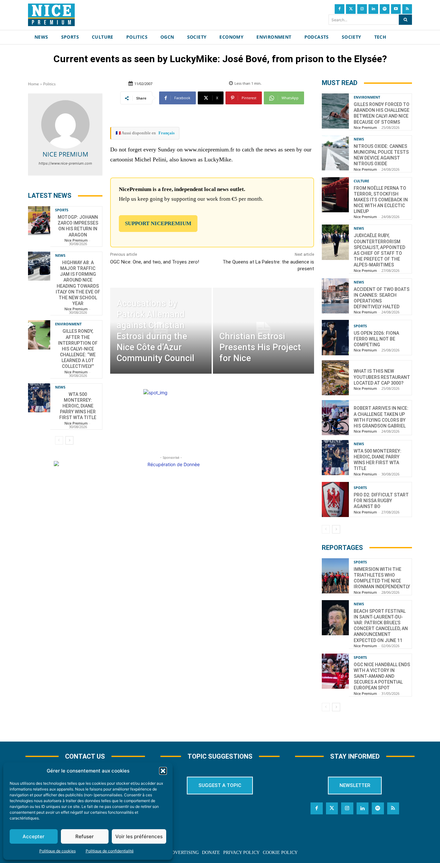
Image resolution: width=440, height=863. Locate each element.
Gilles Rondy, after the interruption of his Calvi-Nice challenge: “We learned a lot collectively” (78, 349)
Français (166, 132)
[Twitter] (351, 9)
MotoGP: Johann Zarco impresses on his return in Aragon (78, 226)
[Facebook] (339, 9)
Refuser (84, 836)
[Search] (405, 19)
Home (33, 84)
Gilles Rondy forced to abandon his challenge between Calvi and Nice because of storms (381, 113)
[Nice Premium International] (51, 15)
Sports (61, 210)
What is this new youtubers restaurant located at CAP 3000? (382, 377)
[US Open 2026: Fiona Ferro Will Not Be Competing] (335, 337)
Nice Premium (65, 154)
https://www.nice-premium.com (65, 163)
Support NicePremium (158, 223)
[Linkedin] (373, 9)
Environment (68, 324)
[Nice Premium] (65, 124)
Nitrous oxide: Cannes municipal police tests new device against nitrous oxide (381, 155)
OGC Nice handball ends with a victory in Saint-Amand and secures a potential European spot (382, 676)
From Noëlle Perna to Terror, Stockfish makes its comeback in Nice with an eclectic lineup (381, 200)
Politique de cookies (57, 851)
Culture (361, 181)
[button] (163, 771)
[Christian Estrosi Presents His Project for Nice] (263, 331)
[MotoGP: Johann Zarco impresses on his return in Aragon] (39, 220)
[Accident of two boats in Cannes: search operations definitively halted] (335, 295)
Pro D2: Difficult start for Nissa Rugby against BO (381, 500)
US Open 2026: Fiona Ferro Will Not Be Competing (376, 339)
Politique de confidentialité (110, 851)
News (60, 255)
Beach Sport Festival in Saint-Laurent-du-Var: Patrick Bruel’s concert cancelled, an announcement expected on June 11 (381, 626)
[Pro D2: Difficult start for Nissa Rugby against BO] (335, 499)
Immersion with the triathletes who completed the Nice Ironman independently (382, 578)
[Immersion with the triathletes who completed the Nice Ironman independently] (335, 575)
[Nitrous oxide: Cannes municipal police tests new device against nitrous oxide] (335, 152)
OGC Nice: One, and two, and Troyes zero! (154, 262)
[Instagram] (362, 9)
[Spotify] (384, 9)
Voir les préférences (139, 836)
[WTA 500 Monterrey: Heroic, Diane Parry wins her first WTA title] (39, 397)
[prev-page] (59, 440)
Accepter (33, 836)
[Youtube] (396, 9)
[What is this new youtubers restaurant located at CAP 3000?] (335, 377)
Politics (49, 84)
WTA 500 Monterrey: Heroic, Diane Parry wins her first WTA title (77, 406)
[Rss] (407, 9)
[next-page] (69, 440)
